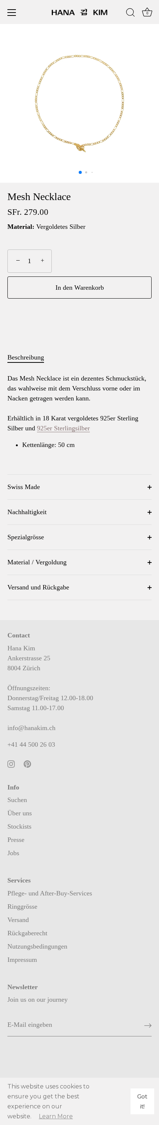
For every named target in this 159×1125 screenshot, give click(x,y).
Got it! (142, 1101)
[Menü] (12, 12)
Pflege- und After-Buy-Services (49, 893)
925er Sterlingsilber (63, 428)
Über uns (19, 813)
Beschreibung (25, 357)
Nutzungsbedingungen (37, 946)
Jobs (13, 853)
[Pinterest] (27, 763)
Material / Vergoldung (37, 562)
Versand (18, 919)
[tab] (29, 357)
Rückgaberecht (27, 933)
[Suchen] (130, 14)
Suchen (17, 800)
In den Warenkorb (79, 287)
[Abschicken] (148, 1025)
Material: (20, 226)
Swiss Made (23, 487)
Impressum (22, 959)
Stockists (19, 826)
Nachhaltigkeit (27, 512)
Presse (15, 839)
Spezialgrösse (25, 537)
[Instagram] (11, 763)
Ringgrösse (22, 906)
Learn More (56, 1116)
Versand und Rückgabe (38, 587)
